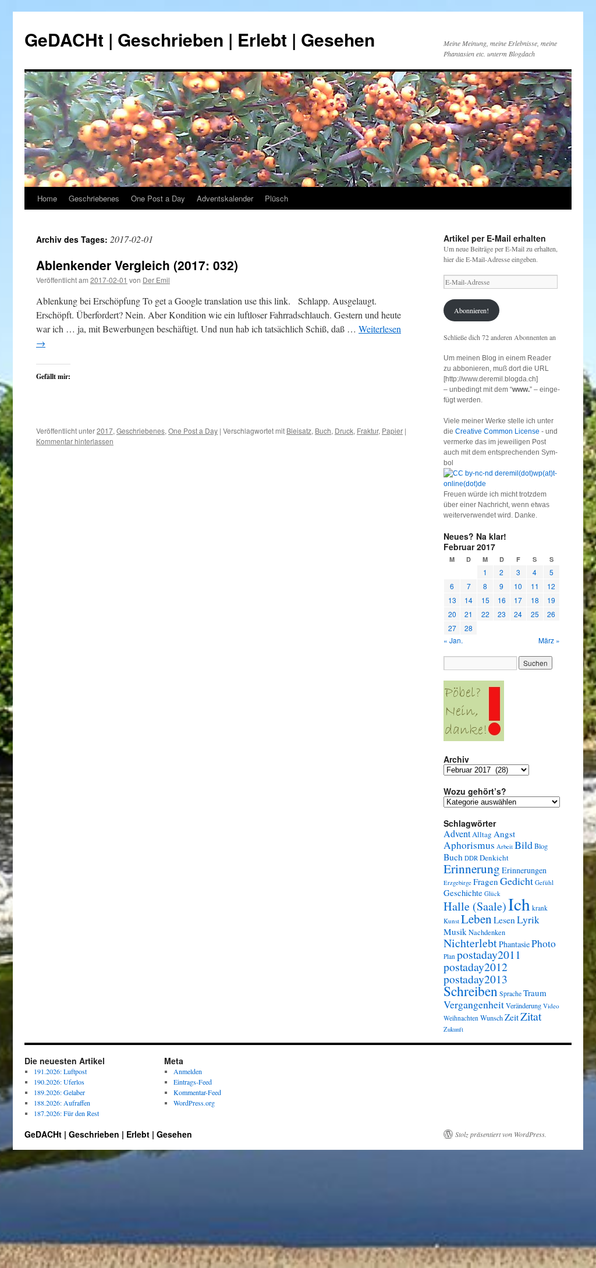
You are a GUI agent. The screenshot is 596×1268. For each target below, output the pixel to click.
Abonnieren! (471, 310)
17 (518, 600)
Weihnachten (461, 1018)
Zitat (530, 1016)
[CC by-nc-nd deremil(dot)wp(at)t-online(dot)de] (502, 484)
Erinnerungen (524, 870)
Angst (504, 834)
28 (468, 628)
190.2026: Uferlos (59, 1081)
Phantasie (514, 944)
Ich (519, 903)
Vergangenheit (474, 1004)
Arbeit (504, 846)
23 (502, 614)
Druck (344, 430)
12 (551, 586)
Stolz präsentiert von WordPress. (501, 1134)
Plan (449, 956)
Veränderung (523, 1005)
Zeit (512, 1017)
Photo (543, 943)
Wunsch (491, 1017)
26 (551, 614)
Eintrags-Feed (192, 1081)
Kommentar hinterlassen (74, 441)
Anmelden (187, 1071)
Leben (476, 919)
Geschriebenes (94, 198)
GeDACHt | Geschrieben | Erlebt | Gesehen (199, 39)
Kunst (451, 920)
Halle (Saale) (475, 906)
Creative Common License (497, 431)
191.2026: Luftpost (60, 1071)
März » (549, 640)
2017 (105, 430)
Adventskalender (225, 198)
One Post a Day (158, 198)
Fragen (485, 881)
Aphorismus (469, 845)
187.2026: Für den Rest (66, 1113)
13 (452, 600)
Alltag (482, 834)
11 (535, 586)
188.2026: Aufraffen (62, 1102)
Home (47, 198)
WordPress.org (194, 1102)
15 (485, 600)
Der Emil (156, 280)
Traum (535, 992)
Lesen (504, 920)
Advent (457, 833)
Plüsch (276, 198)
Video (551, 1005)
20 (452, 614)
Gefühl (544, 882)
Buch (323, 430)
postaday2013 (476, 978)
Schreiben (471, 991)
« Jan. (453, 640)
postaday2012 (476, 967)
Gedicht (516, 881)
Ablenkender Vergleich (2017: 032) (137, 265)
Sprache (510, 993)
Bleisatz (298, 430)
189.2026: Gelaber (59, 1092)
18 (535, 600)
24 (518, 614)
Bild (524, 845)
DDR (471, 857)
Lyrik (528, 919)
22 (485, 614)
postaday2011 (489, 954)
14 (468, 600)
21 (468, 614)
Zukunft (453, 1029)
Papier (392, 430)
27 (452, 628)
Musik (455, 931)
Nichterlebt (470, 943)
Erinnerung (472, 868)
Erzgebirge (457, 883)
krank (540, 908)
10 (518, 586)
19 (551, 600)
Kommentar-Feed (197, 1092)
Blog (541, 846)
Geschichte (463, 892)
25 (535, 614)
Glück (492, 893)
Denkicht (494, 857)
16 (502, 600)
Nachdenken (487, 932)
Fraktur (367, 430)
